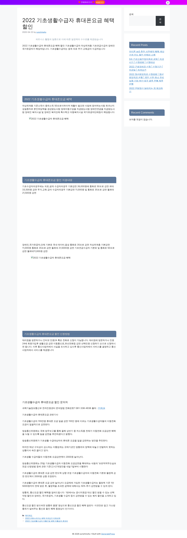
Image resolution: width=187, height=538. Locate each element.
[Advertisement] (69, 71)
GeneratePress (108, 534)
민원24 (101, 408)
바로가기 (100, 2)
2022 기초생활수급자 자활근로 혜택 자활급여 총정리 (46, 521)
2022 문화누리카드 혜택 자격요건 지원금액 (42, 518)
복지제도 (28, 515)
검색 (131, 14)
